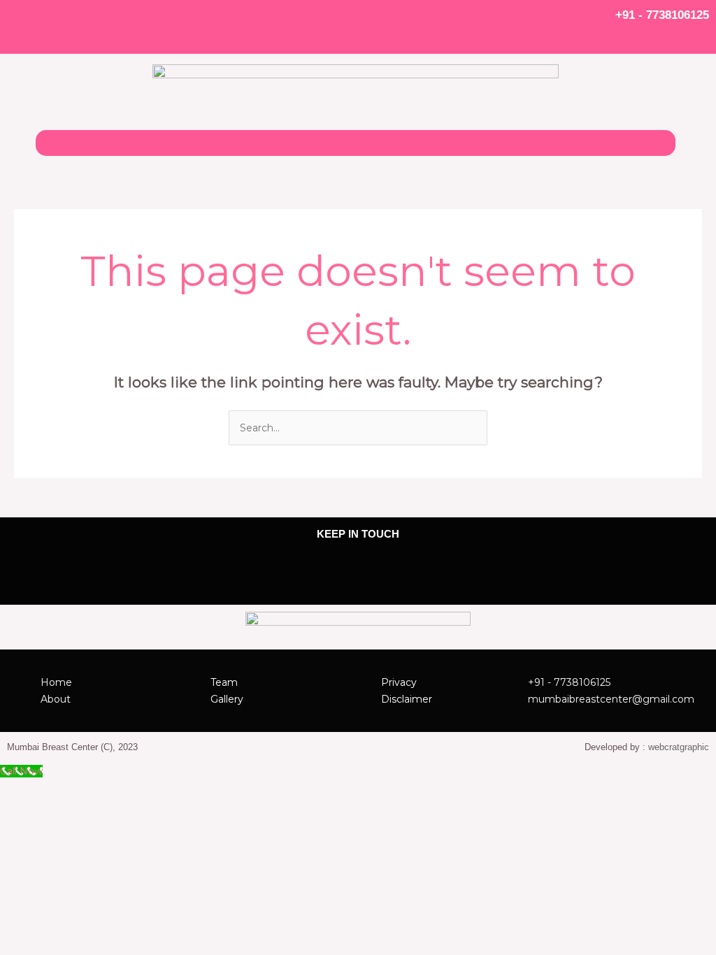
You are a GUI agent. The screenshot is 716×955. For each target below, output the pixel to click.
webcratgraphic (678, 747)
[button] (355, 143)
